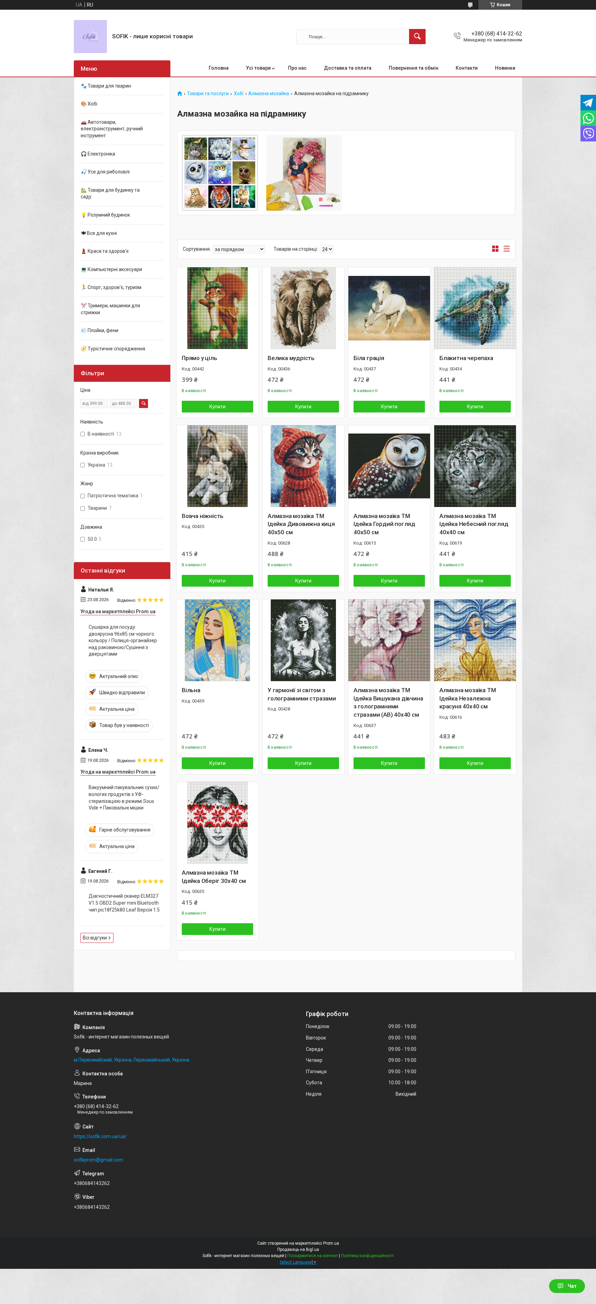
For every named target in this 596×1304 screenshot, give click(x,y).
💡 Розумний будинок (105, 215)
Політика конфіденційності (367, 1255)
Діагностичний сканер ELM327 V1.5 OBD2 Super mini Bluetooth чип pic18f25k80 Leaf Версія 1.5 (124, 902)
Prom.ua (331, 1243)
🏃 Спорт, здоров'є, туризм (111, 287)
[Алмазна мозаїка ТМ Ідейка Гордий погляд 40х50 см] (389, 466)
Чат (572, 1286)
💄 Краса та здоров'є (105, 251)
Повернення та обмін (413, 68)
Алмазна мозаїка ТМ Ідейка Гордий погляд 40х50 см (384, 524)
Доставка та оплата (347, 68)
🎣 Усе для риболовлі (105, 172)
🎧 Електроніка (98, 154)
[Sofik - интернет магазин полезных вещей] (90, 36)
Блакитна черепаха (466, 358)
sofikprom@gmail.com (98, 1160)
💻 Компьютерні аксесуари (111, 269)
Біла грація (369, 358)
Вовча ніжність (202, 515)
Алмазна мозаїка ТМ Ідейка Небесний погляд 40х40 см (473, 524)
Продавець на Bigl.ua (298, 1249)
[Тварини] (220, 173)
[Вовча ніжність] (217, 466)
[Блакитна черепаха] (475, 308)
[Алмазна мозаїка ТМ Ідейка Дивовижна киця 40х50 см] (303, 466)
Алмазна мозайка (268, 93)
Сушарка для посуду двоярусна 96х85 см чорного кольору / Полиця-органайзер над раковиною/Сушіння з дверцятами (123, 640)
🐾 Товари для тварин (106, 86)
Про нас (297, 68)
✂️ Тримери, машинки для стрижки (110, 309)
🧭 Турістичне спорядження (113, 348)
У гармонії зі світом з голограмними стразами (302, 694)
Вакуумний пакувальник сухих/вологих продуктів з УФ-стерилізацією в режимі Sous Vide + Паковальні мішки (124, 797)
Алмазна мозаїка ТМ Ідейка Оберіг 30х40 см (214, 876)
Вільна (191, 690)
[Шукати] (417, 36)
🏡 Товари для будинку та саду (110, 193)
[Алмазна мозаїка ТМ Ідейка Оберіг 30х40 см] (217, 823)
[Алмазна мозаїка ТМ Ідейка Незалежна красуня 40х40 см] (475, 640)
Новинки (505, 68)
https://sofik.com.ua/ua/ (100, 1136)
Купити (217, 406)
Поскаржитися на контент (312, 1255)
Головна (219, 68)
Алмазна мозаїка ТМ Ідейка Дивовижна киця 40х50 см (301, 524)
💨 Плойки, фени (99, 330)
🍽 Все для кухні (99, 233)
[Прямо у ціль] (217, 308)
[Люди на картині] (304, 173)
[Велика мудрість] (303, 308)
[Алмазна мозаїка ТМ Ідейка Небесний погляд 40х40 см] (475, 466)
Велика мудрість (291, 358)
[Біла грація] (389, 308)
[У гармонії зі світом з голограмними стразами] (303, 640)
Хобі (239, 93)
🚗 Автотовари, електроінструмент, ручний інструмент (112, 128)
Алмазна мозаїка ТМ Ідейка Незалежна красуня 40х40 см (467, 698)
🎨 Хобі (89, 104)
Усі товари (258, 68)
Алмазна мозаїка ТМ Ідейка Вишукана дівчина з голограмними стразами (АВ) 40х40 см (388, 702)
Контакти (467, 68)
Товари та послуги (208, 93)
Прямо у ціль (199, 358)
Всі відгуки (95, 937)
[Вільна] (217, 640)
